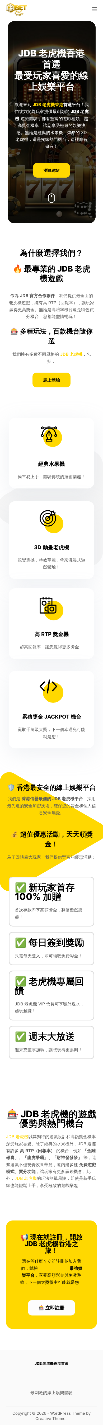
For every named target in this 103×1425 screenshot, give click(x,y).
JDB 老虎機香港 (48, 104)
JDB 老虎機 (17, 1136)
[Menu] (94, 9)
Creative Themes (51, 1418)
